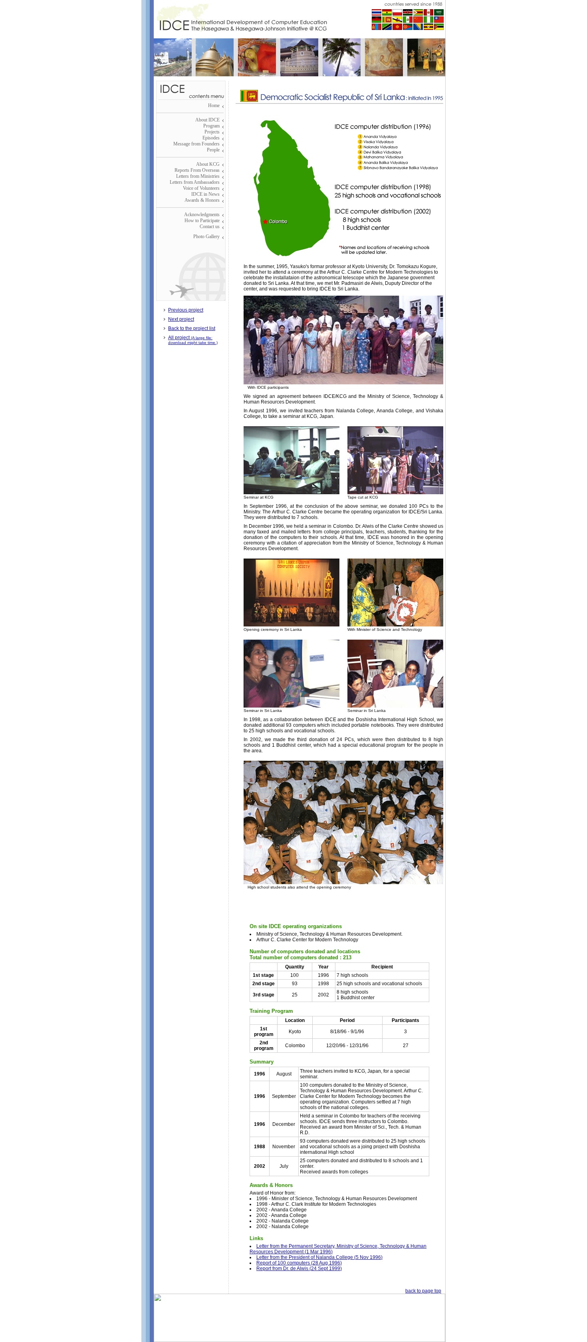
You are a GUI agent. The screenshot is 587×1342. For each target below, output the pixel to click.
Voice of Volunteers (201, 188)
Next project (181, 319)
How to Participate (202, 220)
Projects (212, 132)
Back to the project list (191, 328)
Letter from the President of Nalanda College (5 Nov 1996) (319, 1257)
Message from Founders (196, 144)
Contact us (210, 226)
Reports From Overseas (197, 170)
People (213, 150)
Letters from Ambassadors (195, 182)
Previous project (185, 310)
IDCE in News (205, 194)
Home (214, 105)
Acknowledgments (202, 214)
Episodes (211, 138)
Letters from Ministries (198, 176)
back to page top (423, 1291)
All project (193, 340)
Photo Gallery (206, 236)
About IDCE (207, 120)
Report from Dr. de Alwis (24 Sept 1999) (299, 1268)
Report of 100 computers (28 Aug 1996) (299, 1263)
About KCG (208, 164)
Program (211, 126)
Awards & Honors (202, 200)
